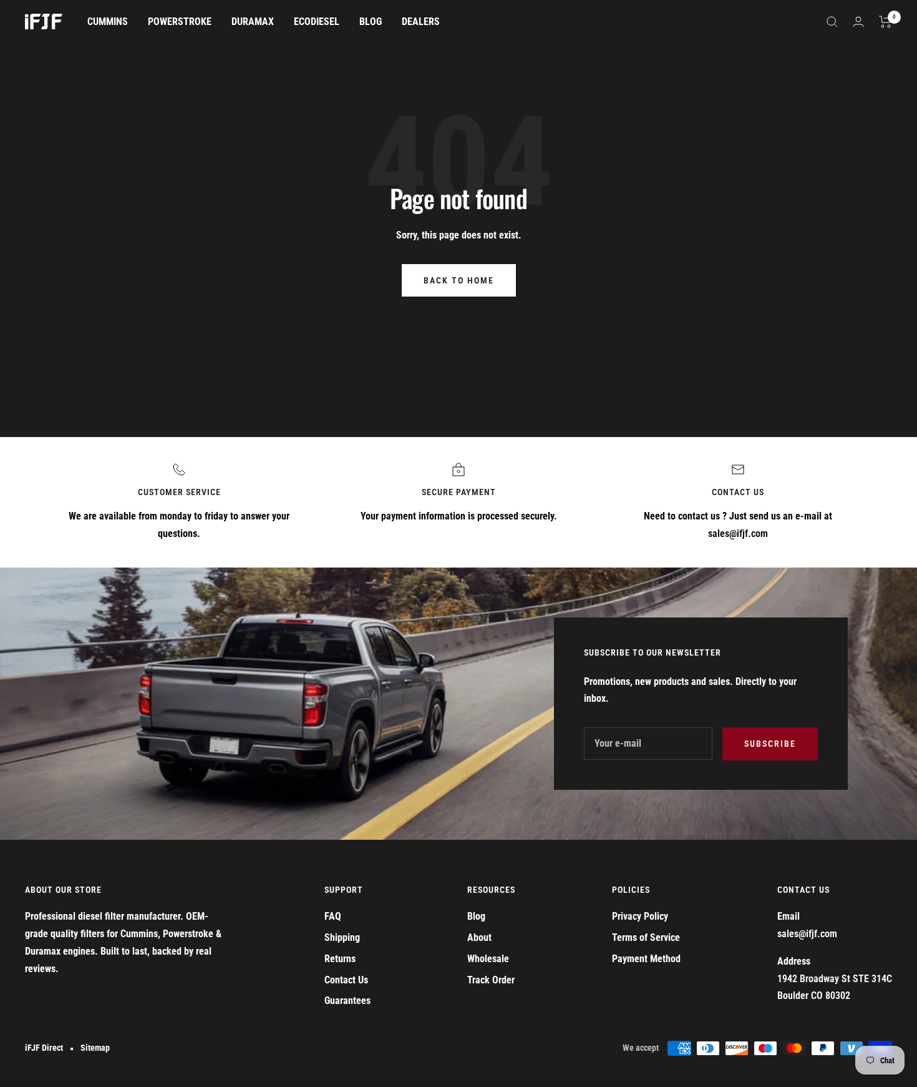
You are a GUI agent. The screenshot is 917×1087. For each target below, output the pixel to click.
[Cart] (885, 22)
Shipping (342, 937)
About (479, 937)
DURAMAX (252, 21)
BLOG (370, 21)
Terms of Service (646, 937)
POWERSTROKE (179, 21)
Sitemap (95, 1048)
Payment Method (646, 959)
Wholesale (488, 959)
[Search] (832, 21)
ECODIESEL (316, 21)
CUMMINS (107, 21)
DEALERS (421, 21)
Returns (340, 959)
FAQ (332, 916)
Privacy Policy (640, 916)
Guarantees (347, 1000)
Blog (476, 916)
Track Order (491, 980)
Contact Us (346, 980)
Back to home (459, 280)
